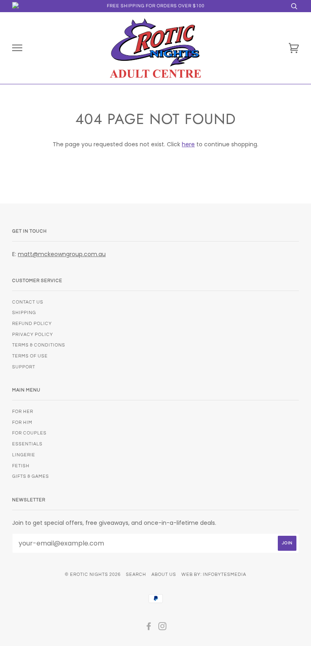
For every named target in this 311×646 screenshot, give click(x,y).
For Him (22, 422)
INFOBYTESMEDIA (224, 574)
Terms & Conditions (38, 345)
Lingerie (23, 455)
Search (136, 574)
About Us (163, 574)
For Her (22, 411)
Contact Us (27, 302)
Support (23, 367)
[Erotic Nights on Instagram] (162, 628)
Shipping (24, 312)
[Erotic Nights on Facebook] (149, 628)
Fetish (21, 466)
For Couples (29, 433)
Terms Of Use (30, 356)
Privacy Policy (32, 334)
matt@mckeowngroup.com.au (62, 254)
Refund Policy (32, 323)
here (188, 144)
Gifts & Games (30, 476)
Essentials (27, 444)
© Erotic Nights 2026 (93, 574)
